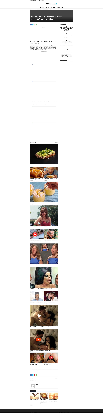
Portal (64, 30)
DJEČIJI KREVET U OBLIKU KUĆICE (53, 379)
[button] (72, 7)
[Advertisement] (44, 33)
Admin (37, 384)
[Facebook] (31, 24)
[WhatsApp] (36, 24)
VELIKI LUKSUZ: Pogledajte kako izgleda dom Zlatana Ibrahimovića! (36, 380)
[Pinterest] (34, 24)
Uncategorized (33, 9)
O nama (37, 0)
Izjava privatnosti (32, 0)
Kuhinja (58, 7)
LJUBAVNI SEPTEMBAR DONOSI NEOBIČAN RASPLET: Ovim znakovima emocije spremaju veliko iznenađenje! (66, 55)
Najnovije (47, 7)
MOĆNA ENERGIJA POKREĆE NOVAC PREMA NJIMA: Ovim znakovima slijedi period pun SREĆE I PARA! (66, 49)
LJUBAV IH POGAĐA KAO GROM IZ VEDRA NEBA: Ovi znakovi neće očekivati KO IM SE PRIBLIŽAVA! (34, 400)
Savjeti (62, 7)
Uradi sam (54, 7)
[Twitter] (32, 24)
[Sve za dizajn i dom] (51, 4)
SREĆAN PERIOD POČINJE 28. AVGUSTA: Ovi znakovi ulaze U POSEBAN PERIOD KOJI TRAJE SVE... (66, 28)
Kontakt (35, 0)
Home (30, 9)
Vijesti (51, 7)
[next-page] (31, 405)
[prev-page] (30, 405)
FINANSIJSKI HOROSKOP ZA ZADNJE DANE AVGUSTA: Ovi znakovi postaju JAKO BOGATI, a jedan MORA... (66, 35)
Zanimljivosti (42, 7)
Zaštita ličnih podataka (41, 0)
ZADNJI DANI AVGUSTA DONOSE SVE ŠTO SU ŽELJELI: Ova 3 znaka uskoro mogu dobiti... (66, 42)
